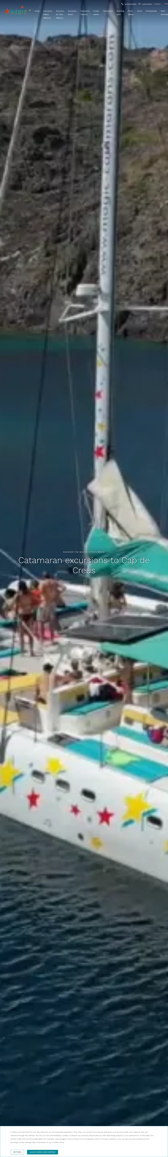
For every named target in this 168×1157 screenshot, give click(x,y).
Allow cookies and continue (42, 1152)
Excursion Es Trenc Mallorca (60, 14)
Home (37, 11)
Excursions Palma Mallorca (47, 14)
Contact (157, 4)
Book (139, 11)
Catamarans (108, 11)
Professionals (151, 11)
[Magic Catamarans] (19, 10)
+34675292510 (147, 4)
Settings (17, 1152)
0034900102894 (130, 4)
